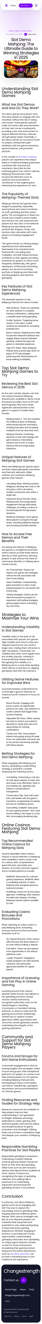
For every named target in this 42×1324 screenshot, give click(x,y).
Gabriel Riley (32, 34)
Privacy (16, 1316)
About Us (8, 1316)
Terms (24, 1316)
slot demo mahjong (27, 157)
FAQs (31, 1289)
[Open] (36, 5)
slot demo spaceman (19, 1254)
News (23, 1289)
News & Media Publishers (20, 31)
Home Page (11, 1289)
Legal (31, 1316)
